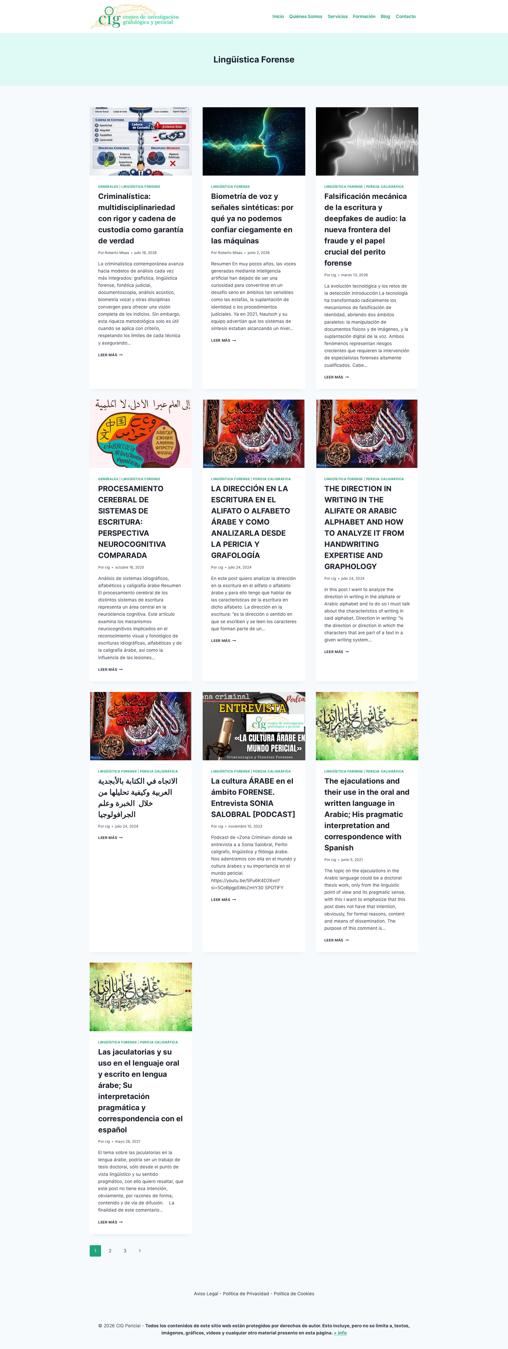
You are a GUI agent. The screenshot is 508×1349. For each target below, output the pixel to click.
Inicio (278, 16)
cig (333, 275)
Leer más (110, 355)
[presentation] (141, 141)
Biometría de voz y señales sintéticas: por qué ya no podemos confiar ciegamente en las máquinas (252, 218)
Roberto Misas (117, 253)
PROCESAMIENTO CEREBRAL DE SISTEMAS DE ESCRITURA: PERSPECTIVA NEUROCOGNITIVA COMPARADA (132, 522)
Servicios (338, 16)
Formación (364, 16)
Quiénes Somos (305, 16)
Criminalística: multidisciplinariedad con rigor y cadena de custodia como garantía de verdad (140, 218)
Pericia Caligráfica (385, 187)
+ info (340, 1332)
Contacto (406, 16)
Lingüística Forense (140, 187)
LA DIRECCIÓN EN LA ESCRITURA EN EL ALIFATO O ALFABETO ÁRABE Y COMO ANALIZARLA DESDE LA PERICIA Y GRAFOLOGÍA (250, 522)
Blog (385, 16)
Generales (108, 187)
